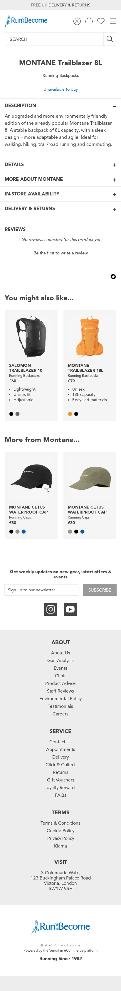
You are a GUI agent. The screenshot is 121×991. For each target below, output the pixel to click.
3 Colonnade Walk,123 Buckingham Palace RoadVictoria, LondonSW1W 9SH (61, 880)
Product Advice (60, 683)
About (60, 642)
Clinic (60, 675)
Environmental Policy (60, 698)
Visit (60, 862)
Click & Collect (60, 764)
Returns (60, 772)
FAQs (60, 795)
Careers (60, 714)
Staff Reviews (60, 691)
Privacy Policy (60, 838)
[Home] (26, 21)
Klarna (60, 846)
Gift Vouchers (60, 780)
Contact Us (60, 741)
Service (60, 731)
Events (60, 668)
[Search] (110, 39)
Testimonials (60, 706)
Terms (60, 812)
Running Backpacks (61, 75)
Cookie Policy (60, 830)
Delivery (60, 757)
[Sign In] (77, 21)
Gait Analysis (60, 660)
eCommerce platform (81, 950)
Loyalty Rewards (60, 787)
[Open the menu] (113, 21)
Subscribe (99, 590)
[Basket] (89, 21)
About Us (60, 653)
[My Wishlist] (101, 21)
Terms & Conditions (60, 823)
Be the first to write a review (60, 253)
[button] (60, 252)
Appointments (60, 749)
